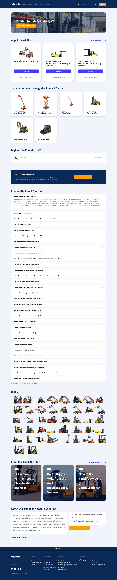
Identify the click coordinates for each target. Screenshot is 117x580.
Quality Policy (95, 562)
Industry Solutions (47, 566)
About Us (33, 559)
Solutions (42, 4)
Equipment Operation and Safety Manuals (67, 564)
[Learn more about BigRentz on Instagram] (18, 569)
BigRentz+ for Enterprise (84, 559)
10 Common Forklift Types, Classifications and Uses (24, 481)
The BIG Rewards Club (48, 564)
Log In (102, 4)
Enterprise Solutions (47, 561)
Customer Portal (46, 562)
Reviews (33, 564)
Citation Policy (95, 561)
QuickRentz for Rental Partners (50, 567)
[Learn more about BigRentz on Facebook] (15, 569)
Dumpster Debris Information (65, 566)
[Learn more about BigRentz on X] (12, 569)
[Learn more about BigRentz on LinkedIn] (21, 569)
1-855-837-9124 (23, 158)
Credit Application (62, 569)
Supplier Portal (46, 569)
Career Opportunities (36, 562)
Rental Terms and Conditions (98, 564)
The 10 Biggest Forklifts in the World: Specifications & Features (57, 483)
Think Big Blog (61, 561)
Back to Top (57, 548)
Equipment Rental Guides (64, 562)
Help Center (61, 559)
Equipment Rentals (26, 4)
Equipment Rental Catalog (48, 559)
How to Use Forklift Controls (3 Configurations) (90, 481)
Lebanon (14, 541)
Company (48, 4)
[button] (97, 158)
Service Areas (36, 4)
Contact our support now (30, 383)
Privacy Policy (95, 559)
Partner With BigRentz (84, 561)
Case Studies (61, 567)
